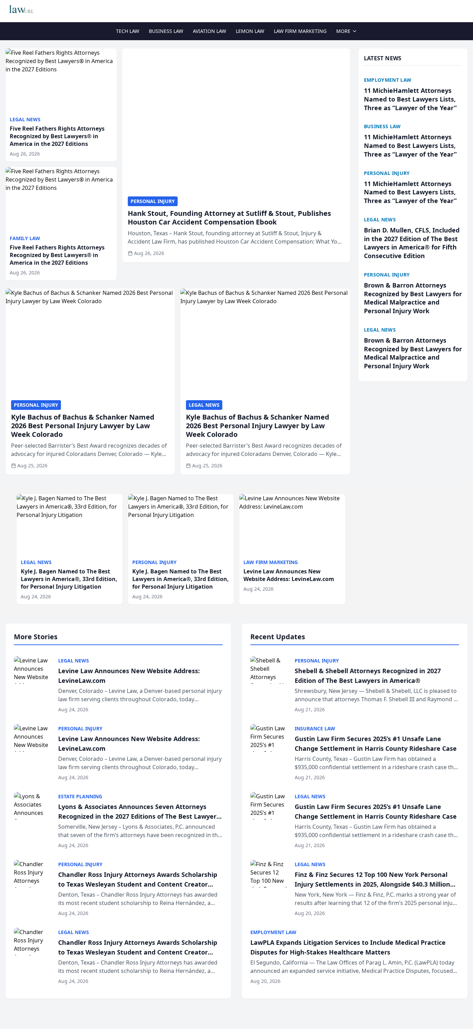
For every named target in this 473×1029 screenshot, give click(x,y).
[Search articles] (464, 9)
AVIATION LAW (209, 31)
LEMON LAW (250, 31)
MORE (343, 31)
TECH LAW (127, 31)
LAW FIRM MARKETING (300, 31)
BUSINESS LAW (166, 31)
